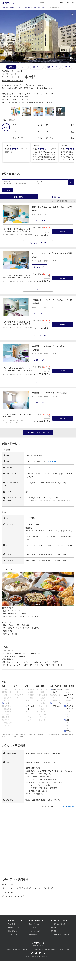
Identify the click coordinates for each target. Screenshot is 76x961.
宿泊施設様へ (12, 931)
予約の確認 (70, 2)
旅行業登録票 (65, 949)
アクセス (67, 67)
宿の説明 (11, 67)
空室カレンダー (40, 220)
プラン (57, 197)
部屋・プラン (37, 67)
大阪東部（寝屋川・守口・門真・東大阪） (34, 8)
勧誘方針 (9, 949)
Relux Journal (34, 924)
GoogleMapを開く (68, 807)
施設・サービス (52, 67)
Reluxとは (60, 2)
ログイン (51, 2)
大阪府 (18, 8)
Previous (2, 34)
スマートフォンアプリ (15, 934)
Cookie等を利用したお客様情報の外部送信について (48, 949)
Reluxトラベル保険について (16, 927)
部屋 (19, 197)
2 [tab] (37, 604)
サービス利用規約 (17, 949)
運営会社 (54, 927)
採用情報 (54, 931)
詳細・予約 (62, 231)
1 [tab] (36, 604)
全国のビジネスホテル (9, 888)
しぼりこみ (7, 190)
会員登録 (41, 2)
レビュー (23, 67)
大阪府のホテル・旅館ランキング (13, 896)
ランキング (33, 927)
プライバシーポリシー (28, 949)
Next (73, 34)
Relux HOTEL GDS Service (59, 934)
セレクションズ (34, 931)
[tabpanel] (38, 36)
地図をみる (52, 461)
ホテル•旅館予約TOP (8, 8)
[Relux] (8, 2)
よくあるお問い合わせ (58, 924)
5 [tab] (39, 604)
